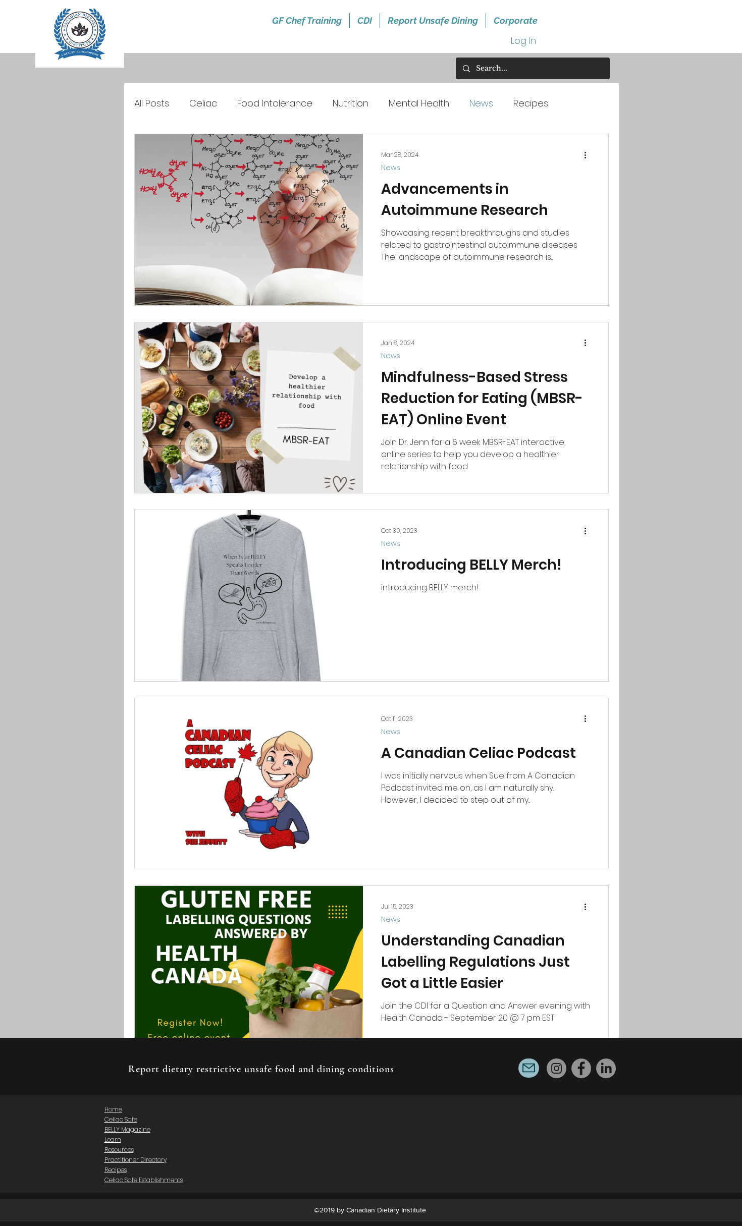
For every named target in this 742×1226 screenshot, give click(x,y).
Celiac (203, 103)
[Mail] (528, 1068)
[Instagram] (556, 1068)
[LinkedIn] (606, 1068)
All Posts (151, 103)
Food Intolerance (274, 103)
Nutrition (350, 103)
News (481, 103)
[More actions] (588, 155)
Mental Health (419, 103)
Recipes (530, 103)
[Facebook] (581, 1068)
